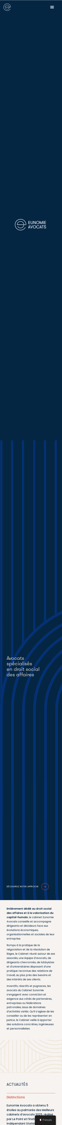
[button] (52, 7)
